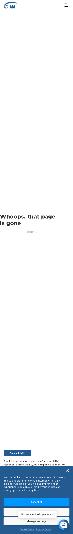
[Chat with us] (63, 525)
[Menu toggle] (66, 5)
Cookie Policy (27, 529)
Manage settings (37, 521)
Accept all (37, 502)
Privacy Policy (43, 529)
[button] (67, 470)
